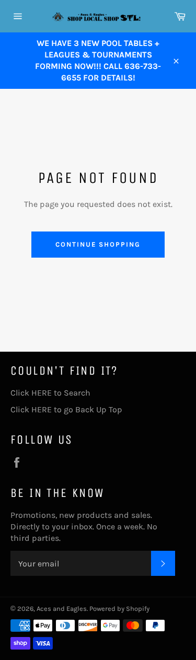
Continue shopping (98, 244)
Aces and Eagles (62, 608)
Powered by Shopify (119, 608)
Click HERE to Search (50, 393)
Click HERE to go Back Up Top (66, 409)
